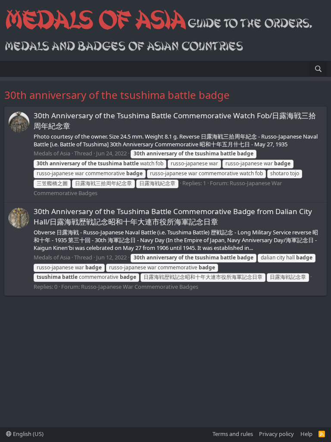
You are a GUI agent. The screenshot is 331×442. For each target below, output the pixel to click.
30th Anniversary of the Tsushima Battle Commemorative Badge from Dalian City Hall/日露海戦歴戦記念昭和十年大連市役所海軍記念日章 (173, 216)
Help (306, 434)
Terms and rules (232, 434)
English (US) (28, 434)
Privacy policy (276, 434)
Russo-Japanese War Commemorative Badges (139, 286)
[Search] (318, 69)
